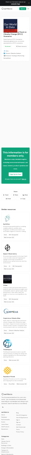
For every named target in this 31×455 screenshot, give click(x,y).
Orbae (5, 285)
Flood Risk (12, 384)
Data (5, 234)
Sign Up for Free (15, 174)
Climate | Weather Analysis (16, 330)
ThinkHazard (7, 349)
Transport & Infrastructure (5, 451)
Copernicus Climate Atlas (11, 318)
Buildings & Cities (6, 445)
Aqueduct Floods (9, 376)
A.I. (9, 266)
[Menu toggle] (28, 8)
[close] (29, 3)
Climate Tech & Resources (5, 442)
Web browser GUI (9, 237)
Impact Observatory (10, 254)
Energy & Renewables (7, 448)
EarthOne (6, 224)
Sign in (24, 179)
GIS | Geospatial (13, 234)
